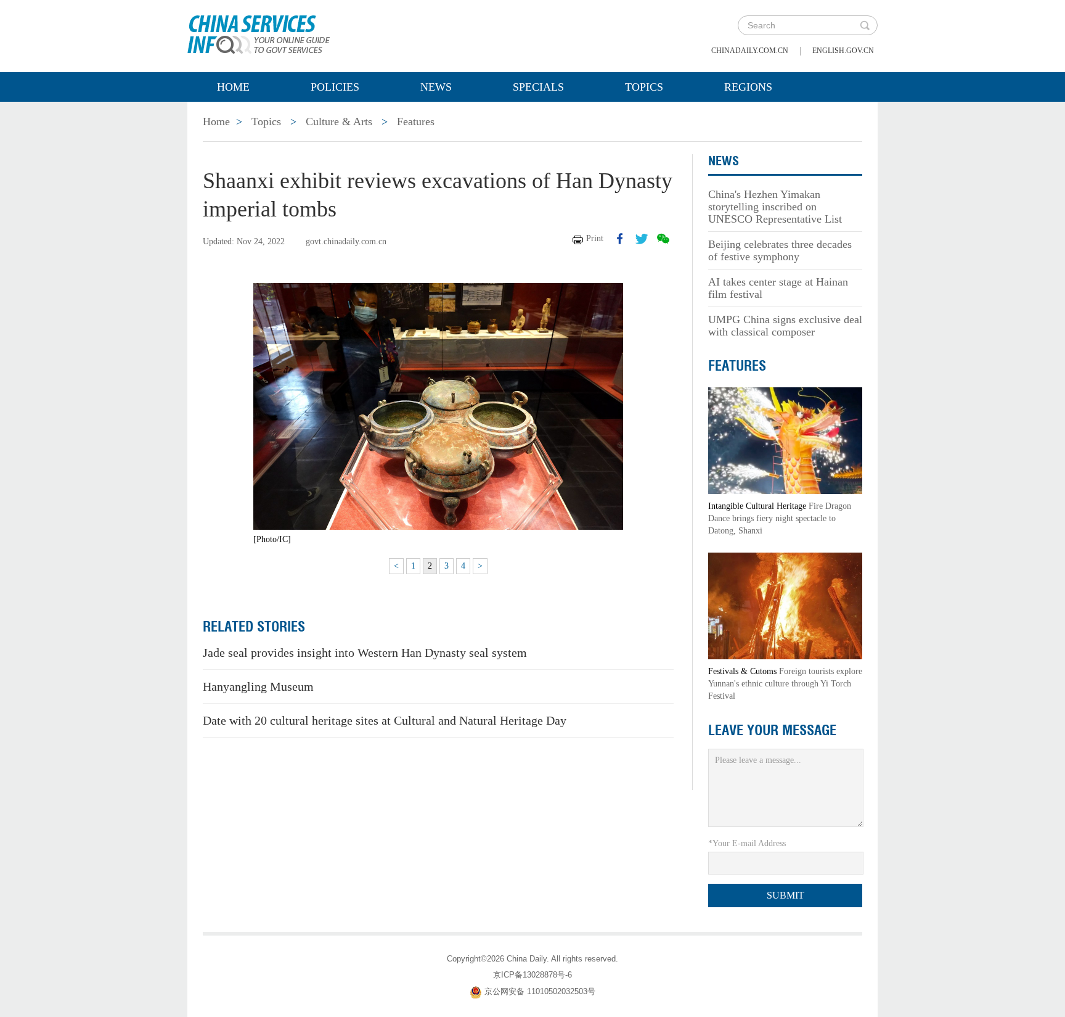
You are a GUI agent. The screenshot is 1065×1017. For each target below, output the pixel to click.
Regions (748, 87)
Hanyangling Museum (258, 686)
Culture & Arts (339, 121)
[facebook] (620, 239)
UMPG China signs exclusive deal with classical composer (785, 325)
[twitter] (641, 239)
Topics (644, 87)
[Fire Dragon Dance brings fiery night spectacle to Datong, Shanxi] (785, 440)
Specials (538, 87)
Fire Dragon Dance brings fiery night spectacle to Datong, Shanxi (779, 518)
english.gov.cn (843, 50)
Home (233, 87)
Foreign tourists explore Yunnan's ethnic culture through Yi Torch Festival (785, 684)
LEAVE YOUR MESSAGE (772, 730)
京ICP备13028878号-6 (532, 974)
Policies (335, 87)
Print (594, 238)
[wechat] (663, 239)
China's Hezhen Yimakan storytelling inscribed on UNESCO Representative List (775, 206)
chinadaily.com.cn (749, 50)
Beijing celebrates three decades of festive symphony (780, 250)
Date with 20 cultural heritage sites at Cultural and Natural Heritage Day (384, 720)
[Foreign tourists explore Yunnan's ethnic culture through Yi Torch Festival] (785, 605)
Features (416, 121)
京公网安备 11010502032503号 (539, 991)
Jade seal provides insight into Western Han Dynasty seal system (365, 652)
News (436, 87)
